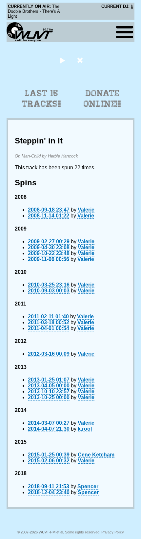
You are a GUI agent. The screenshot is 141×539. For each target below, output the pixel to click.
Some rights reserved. (82, 532)
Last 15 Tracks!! (41, 98)
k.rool (85, 429)
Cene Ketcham (96, 454)
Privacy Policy (112, 532)
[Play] (62, 60)
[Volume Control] (80, 60)
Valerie (86, 210)
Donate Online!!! (102, 98)
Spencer (87, 486)
